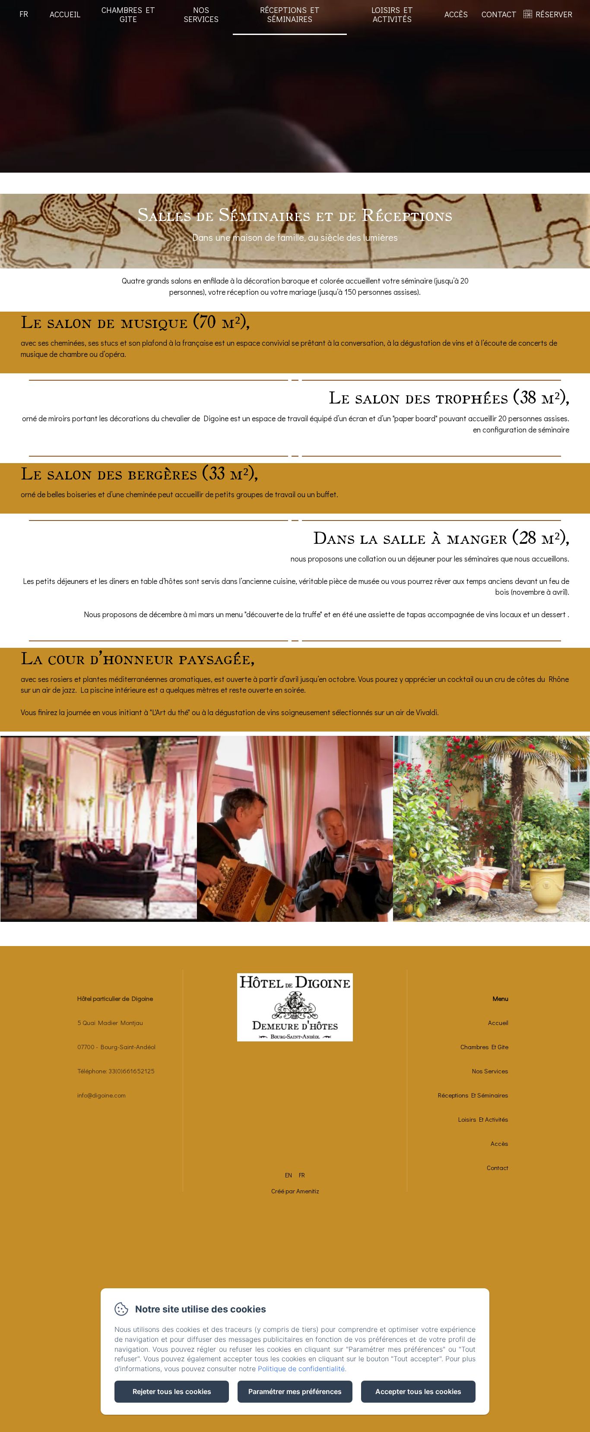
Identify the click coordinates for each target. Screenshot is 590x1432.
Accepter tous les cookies (418, 1391)
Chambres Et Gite (128, 14)
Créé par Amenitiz (295, 1190)
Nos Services (201, 14)
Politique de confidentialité (301, 1368)
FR (302, 1174)
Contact (499, 14)
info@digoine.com (101, 1095)
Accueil (65, 14)
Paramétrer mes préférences (295, 1391)
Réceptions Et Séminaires (290, 14)
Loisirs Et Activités (392, 14)
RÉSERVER (554, 14)
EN (288, 1174)
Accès (456, 14)
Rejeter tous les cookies (172, 1391)
